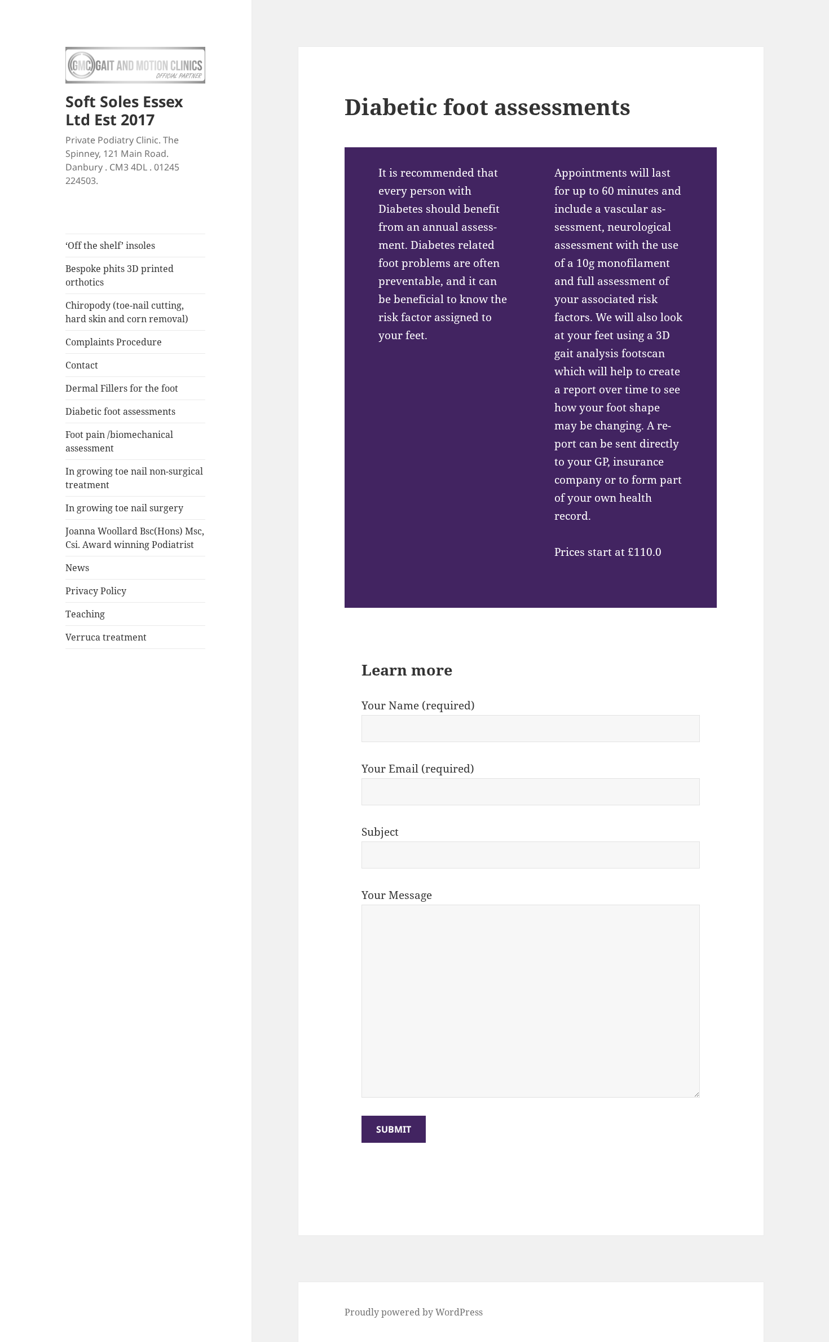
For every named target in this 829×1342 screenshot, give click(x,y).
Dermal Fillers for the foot (121, 388)
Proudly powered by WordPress (414, 1312)
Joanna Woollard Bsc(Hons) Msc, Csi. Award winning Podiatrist (134, 538)
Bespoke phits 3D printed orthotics (119, 275)
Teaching (85, 614)
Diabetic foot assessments (120, 411)
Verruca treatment (106, 637)
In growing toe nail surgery (124, 508)
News (77, 568)
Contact (81, 365)
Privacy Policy (95, 591)
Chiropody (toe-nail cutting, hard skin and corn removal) (126, 312)
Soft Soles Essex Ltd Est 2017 (124, 110)
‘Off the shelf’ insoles (110, 245)
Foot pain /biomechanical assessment (119, 441)
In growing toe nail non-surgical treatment (134, 478)
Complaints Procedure (113, 342)
